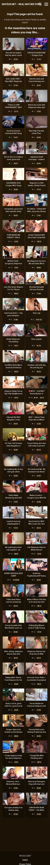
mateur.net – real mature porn (16, 4)
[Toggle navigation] (46, 4)
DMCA (25, 860)
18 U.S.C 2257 (25, 856)
